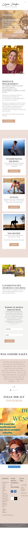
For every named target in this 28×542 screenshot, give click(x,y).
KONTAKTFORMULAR (7, 515)
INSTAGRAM (14, 400)
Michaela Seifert (21, 525)
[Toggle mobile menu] (25, 2)
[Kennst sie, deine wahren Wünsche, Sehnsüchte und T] (14, 450)
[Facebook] (12, 491)
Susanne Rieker (18, 526)
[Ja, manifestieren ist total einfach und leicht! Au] (14, 422)
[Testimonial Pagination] (10, 390)
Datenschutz (14, 324)
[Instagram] (15, 491)
